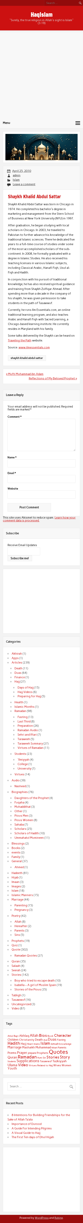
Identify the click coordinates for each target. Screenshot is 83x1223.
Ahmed (19, 867)
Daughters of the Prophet (31, 798)
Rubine (58, 1217)
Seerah (16, 970)
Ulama (12, 1065)
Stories (16, 975)
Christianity (26, 1039)
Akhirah (17, 653)
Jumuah (55, 1043)
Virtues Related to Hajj (41, 1065)
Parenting (20, 905)
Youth (12, 1068)
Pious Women (23, 820)
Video (15, 1008)
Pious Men (21, 815)
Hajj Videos (25, 692)
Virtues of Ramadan (30, 748)
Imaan (15, 882)
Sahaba (19, 824)
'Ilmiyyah (23, 759)
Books (16, 848)
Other (18, 811)
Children (13, 1039)
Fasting (23, 717)
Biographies (20, 792)
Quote (16, 949)
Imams (37, 1044)
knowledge (65, 1044)
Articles (17, 662)
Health (18, 702)
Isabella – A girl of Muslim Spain (35, 985)
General (17, 861)
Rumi (39, 1058)
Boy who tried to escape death (34, 980)
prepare (32, 1052)
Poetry (16, 916)
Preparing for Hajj (29, 696)
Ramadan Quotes (25, 955)
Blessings (18, 843)
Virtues (19, 774)
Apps (15, 658)
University (24, 768)
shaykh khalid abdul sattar (27, 357)
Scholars (20, 829)
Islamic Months (24, 706)
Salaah (16, 966)
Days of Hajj (26, 687)
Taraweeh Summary (30, 743)
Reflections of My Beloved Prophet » (53, 378)
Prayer (22, 1053)
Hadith (14, 1043)
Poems (12, 1053)
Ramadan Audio (28, 730)
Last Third (24, 721)
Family (16, 857)
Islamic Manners (22, 895)
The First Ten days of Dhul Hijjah (33, 1137)
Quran (16, 961)
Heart (30, 1044)
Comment (14, 416)
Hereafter (20, 926)
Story (65, 1057)
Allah (17, 921)
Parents (19, 930)
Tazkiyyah (60, 1061)
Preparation (25, 725)
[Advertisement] (41, 74)
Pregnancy (21, 910)
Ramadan (20, 711)
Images (16, 886)
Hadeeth (17, 873)
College (23, 764)
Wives (57, 1065)
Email (12, 473)
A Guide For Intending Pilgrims (32, 1128)
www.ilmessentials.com (34, 347)
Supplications (28, 1061)
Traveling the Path (19, 340)
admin (16, 175)
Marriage (17, 899)
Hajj (17, 681)
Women (66, 1065)
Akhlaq (24, 1036)
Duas (17, 673)
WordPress (42, 1217)
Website (13, 488)
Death (18, 668)
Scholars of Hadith (26, 833)
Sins (17, 935)
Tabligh (16, 995)
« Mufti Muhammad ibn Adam (24, 374)
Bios (43, 1035)
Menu (6, 123)
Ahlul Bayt (13, 1035)
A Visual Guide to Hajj (26, 1133)
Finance (19, 677)
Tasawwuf (18, 999)
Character (62, 1035)
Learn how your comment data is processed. (39, 519)
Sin (44, 1057)
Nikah (54, 1047)
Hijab (15, 877)
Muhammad (43, 1047)
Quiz (15, 945)
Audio (16, 780)
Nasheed (20, 786)
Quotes (58, 1051)
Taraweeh (24, 739)
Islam (16, 180)
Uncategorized (21, 1004)
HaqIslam (42, 14)
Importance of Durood (27, 1124)
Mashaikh (28, 1047)
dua (45, 1040)
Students (20, 754)
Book (50, 1036)
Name (12, 457)
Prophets (18, 941)
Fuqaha (19, 802)
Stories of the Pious (27, 989)
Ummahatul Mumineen (29, 837)
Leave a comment (24, 184)
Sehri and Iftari (27, 734)
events (16, 852)
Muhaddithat (22, 806)
